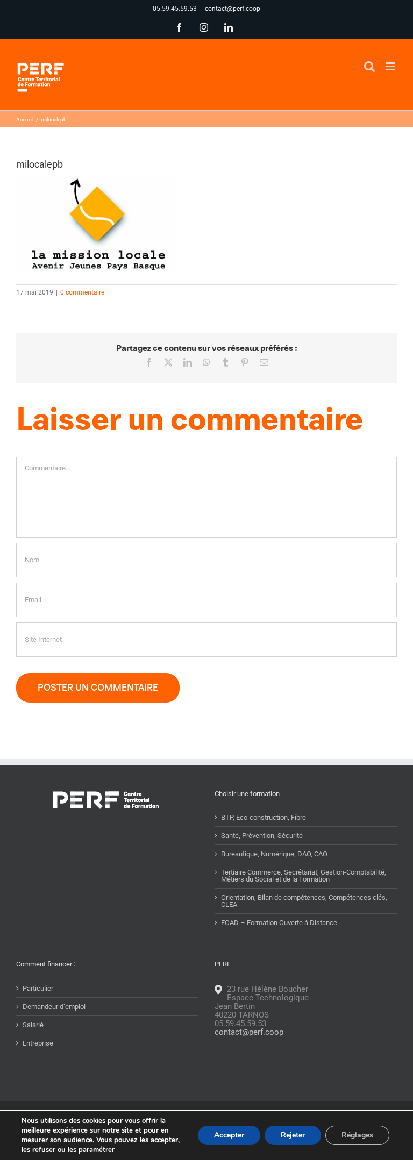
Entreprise (38, 1043)
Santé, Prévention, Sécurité (262, 835)
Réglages (357, 1135)
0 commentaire (82, 292)
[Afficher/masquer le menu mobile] (391, 66)
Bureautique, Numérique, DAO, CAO (274, 853)
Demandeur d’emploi (54, 1006)
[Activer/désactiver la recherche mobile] (369, 66)
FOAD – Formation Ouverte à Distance (279, 922)
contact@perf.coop (232, 8)
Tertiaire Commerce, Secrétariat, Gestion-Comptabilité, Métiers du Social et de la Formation (303, 876)
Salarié (33, 1024)
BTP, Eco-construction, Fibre (263, 817)
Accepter (229, 1135)
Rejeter (293, 1135)
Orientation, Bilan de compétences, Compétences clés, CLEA (304, 901)
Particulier (38, 988)
